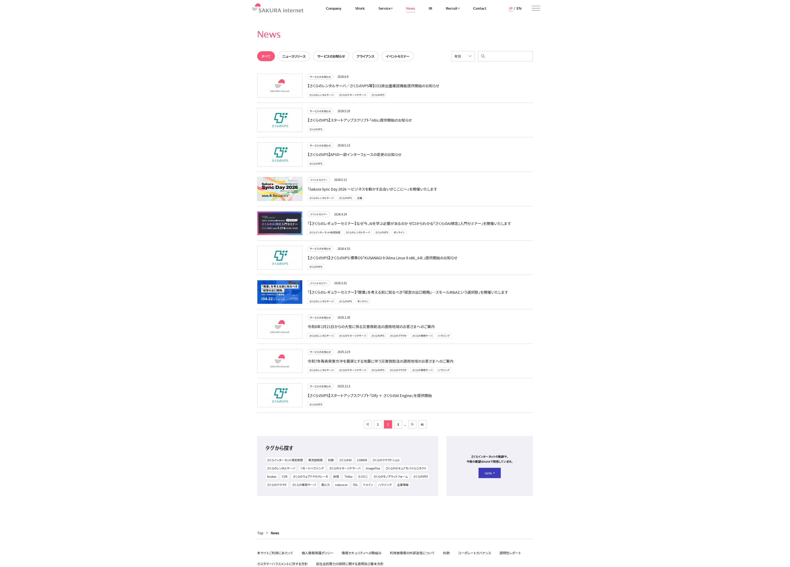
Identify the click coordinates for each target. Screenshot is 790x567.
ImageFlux (373, 468)
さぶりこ (363, 476)
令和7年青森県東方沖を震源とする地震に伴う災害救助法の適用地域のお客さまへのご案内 (380, 361)
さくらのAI (345, 460)
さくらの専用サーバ (422, 335)
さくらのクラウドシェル (386, 460)
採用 (336, 476)
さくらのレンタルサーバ (321, 95)
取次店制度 (315, 460)
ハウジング (444, 335)
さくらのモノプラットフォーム (390, 476)
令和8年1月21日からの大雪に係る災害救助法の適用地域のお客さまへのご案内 (371, 326)
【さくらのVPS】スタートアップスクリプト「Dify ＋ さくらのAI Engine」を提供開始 (370, 395)
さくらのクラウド (398, 335)
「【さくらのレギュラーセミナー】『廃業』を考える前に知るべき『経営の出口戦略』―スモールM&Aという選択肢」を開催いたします (408, 292)
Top (260, 532)
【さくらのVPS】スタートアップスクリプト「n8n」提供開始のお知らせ (360, 120)
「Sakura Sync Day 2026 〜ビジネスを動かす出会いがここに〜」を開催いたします (372, 189)
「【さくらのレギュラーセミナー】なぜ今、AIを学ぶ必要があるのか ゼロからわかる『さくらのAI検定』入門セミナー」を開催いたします (409, 223)
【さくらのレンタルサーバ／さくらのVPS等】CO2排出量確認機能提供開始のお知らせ (373, 85)
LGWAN (362, 460)
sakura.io (341, 485)
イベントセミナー (319, 180)
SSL (355, 485)
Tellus (348, 476)
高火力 (325, 485)
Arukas (271, 476)
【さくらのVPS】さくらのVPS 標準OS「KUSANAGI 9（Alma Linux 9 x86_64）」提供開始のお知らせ (382, 257)
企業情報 (403, 485)
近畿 (359, 198)
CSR (284, 476)
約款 (331, 460)
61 (422, 424)
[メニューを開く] (536, 8)
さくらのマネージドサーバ (352, 95)
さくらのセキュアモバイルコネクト (406, 468)
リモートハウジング (312, 468)
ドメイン (368, 485)
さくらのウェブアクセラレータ (310, 476)
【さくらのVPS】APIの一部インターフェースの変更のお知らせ (354, 154)
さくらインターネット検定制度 (324, 232)
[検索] (483, 56)
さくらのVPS (377, 95)
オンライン (399, 232)
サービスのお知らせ (320, 76)
